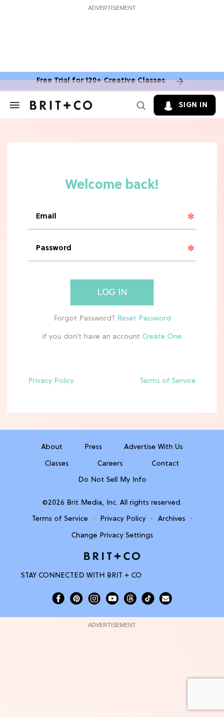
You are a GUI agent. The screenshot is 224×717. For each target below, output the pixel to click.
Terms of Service (168, 381)
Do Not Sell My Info (112, 480)
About (52, 447)
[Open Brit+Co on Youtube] (112, 598)
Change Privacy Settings (112, 536)
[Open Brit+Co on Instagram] (94, 598)
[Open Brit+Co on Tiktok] (148, 598)
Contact (165, 464)
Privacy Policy (51, 381)
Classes (57, 464)
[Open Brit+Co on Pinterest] (76, 598)
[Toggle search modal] (139, 105)
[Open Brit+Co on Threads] (130, 598)
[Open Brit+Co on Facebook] (58, 598)
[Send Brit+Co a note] (165, 598)
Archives (171, 519)
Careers (110, 464)
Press (93, 447)
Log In (112, 292)
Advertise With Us (153, 447)
